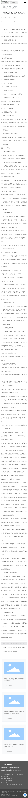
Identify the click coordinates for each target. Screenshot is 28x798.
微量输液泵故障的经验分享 (11, 651)
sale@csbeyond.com (9, 782)
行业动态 (15, 6)
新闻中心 (9, 6)
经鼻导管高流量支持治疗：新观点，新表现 (15, 647)
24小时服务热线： (7, 764)
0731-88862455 (10, 784)
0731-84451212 (8, 778)
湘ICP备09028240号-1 (6, 794)
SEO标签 (15, 795)
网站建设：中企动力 (5, 795)
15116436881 (19, 784)
